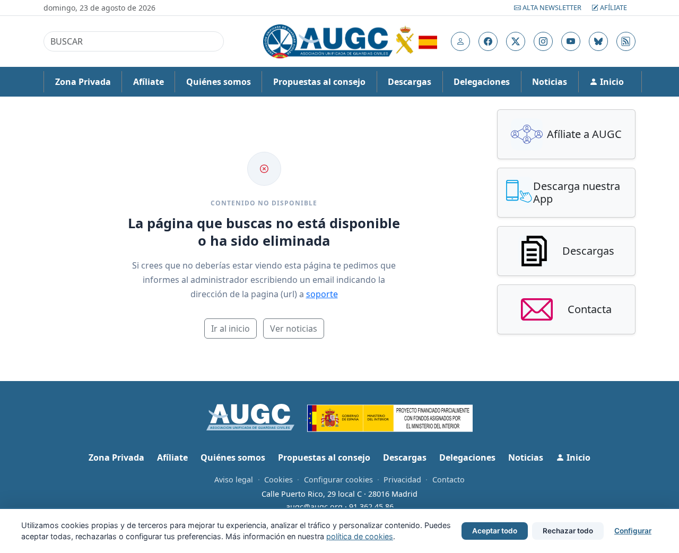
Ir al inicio (230, 328)
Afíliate (612, 7)
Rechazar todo (568, 530)
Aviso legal (233, 479)
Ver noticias (293, 328)
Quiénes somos (218, 82)
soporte (322, 294)
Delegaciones (482, 82)
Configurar (632, 530)
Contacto (448, 479)
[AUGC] (257, 416)
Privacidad (402, 479)
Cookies (278, 479)
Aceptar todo (494, 530)
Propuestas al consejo (319, 82)
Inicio (611, 82)
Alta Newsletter (552, 7)
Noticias (549, 82)
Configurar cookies (338, 479)
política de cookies (359, 536)
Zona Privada (83, 82)
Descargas (409, 82)
